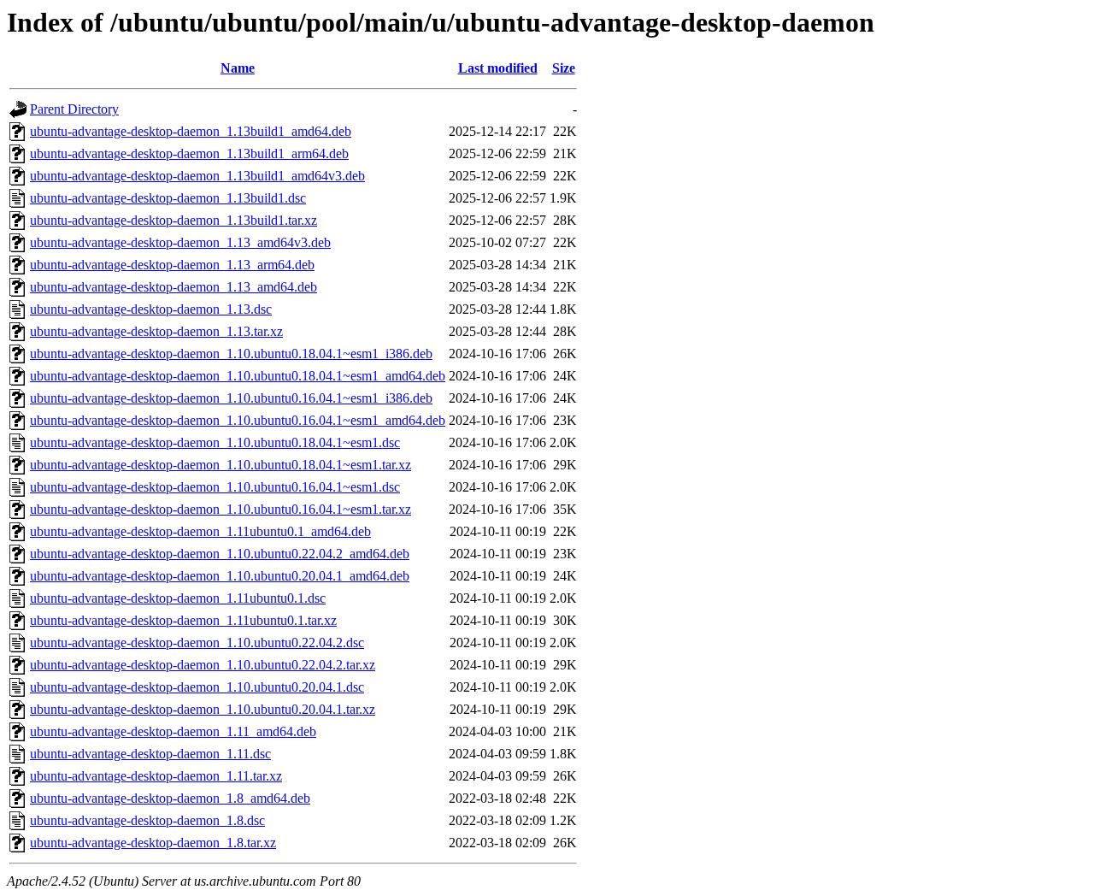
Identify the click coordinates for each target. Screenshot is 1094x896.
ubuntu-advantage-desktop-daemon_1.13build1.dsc (168, 198)
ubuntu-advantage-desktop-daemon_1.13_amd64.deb (173, 287)
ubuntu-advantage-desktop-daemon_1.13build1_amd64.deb (190, 131)
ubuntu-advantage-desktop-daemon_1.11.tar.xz (156, 776)
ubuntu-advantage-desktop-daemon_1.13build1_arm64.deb (189, 153)
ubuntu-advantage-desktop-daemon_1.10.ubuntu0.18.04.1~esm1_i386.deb (231, 353)
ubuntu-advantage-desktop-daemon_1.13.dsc (151, 309)
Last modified (498, 68)
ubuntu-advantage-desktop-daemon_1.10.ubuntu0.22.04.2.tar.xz (202, 664)
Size (563, 68)
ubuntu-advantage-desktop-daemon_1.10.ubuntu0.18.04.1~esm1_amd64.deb (237, 375)
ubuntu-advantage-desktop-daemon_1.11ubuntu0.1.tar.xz (183, 620)
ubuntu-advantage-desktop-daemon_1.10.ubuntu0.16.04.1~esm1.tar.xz (220, 509)
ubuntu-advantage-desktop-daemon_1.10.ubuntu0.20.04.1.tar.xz (202, 709)
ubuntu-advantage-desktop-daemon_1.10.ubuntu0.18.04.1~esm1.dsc (215, 442)
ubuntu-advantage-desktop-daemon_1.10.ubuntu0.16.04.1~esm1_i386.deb (231, 398)
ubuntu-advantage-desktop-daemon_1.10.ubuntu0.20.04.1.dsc (197, 687)
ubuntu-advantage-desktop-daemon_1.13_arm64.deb (172, 264)
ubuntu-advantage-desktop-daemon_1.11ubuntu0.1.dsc (178, 598)
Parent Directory (74, 109)
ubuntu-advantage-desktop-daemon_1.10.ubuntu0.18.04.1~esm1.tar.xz (220, 464)
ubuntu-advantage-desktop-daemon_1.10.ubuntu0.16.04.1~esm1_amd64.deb (237, 420)
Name (238, 68)
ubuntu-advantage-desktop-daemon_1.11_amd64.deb (173, 731)
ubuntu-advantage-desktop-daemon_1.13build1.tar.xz (173, 220)
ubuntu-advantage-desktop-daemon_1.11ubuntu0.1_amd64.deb (200, 531)
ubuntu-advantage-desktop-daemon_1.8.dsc (147, 820)
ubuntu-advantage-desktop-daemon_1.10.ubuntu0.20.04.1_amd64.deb (219, 576)
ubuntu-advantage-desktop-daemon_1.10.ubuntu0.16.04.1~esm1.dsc (215, 487)
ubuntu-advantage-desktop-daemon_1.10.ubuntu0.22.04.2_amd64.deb (219, 553)
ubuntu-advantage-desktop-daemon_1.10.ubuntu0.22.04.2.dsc (197, 642)
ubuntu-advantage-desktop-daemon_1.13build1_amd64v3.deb (197, 175)
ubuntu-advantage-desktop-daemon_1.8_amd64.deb (170, 798)
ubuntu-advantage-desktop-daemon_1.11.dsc (150, 753)
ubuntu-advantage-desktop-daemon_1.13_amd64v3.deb (180, 242)
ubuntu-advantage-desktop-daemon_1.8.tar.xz (153, 842)
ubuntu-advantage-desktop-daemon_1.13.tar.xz (156, 331)
